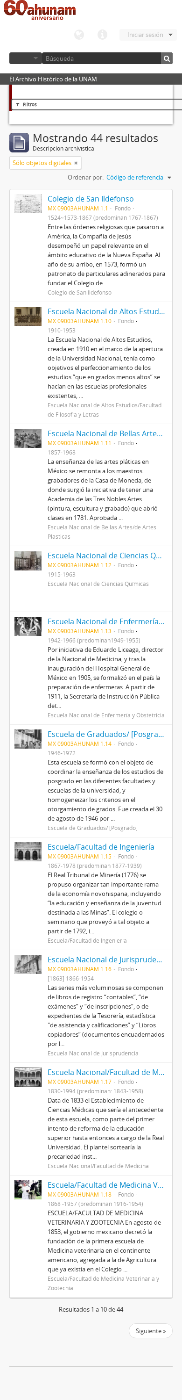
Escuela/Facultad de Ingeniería (101, 847)
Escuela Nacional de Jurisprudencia (109, 959)
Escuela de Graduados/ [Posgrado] (109, 734)
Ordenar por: (86, 177)
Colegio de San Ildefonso (91, 199)
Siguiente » (151, 1331)
